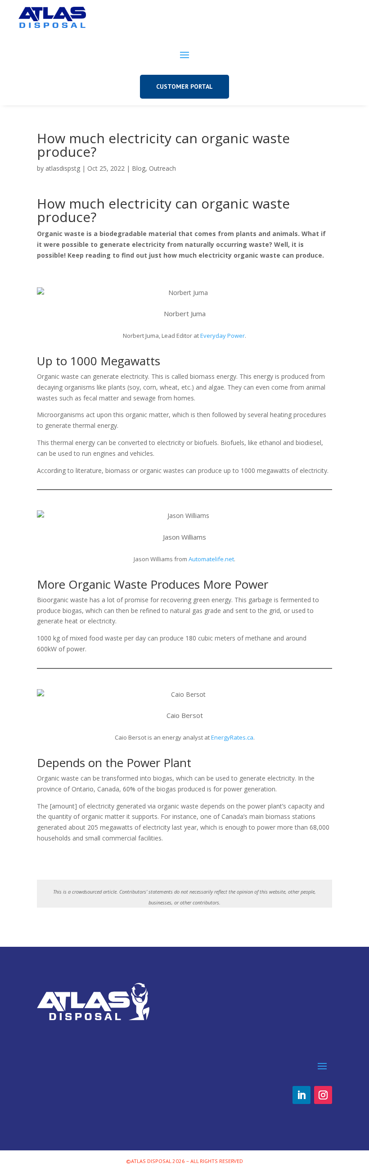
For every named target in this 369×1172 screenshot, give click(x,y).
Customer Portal (184, 86)
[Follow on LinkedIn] (301, 1095)
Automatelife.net (211, 559)
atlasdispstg (62, 168)
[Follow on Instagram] (323, 1095)
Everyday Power (222, 336)
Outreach (162, 168)
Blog (138, 168)
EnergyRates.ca (232, 737)
